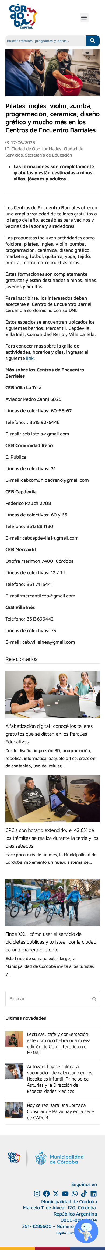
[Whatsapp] (74, 1193)
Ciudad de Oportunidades (36, 148)
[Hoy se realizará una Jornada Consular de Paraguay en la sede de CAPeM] (14, 1110)
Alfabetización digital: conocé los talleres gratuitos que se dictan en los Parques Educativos (49, 734)
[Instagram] (37, 1193)
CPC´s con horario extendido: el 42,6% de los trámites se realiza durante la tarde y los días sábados (51, 838)
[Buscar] (52, 998)
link (30, 358)
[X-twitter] (56, 1193)
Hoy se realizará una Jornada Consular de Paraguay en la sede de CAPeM (60, 1111)
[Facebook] (46, 1193)
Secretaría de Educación (48, 154)
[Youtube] (65, 1193)
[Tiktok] (84, 1193)
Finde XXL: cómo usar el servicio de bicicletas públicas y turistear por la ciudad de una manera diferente (50, 941)
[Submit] (94, 998)
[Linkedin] (93, 1193)
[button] (84, 17)
